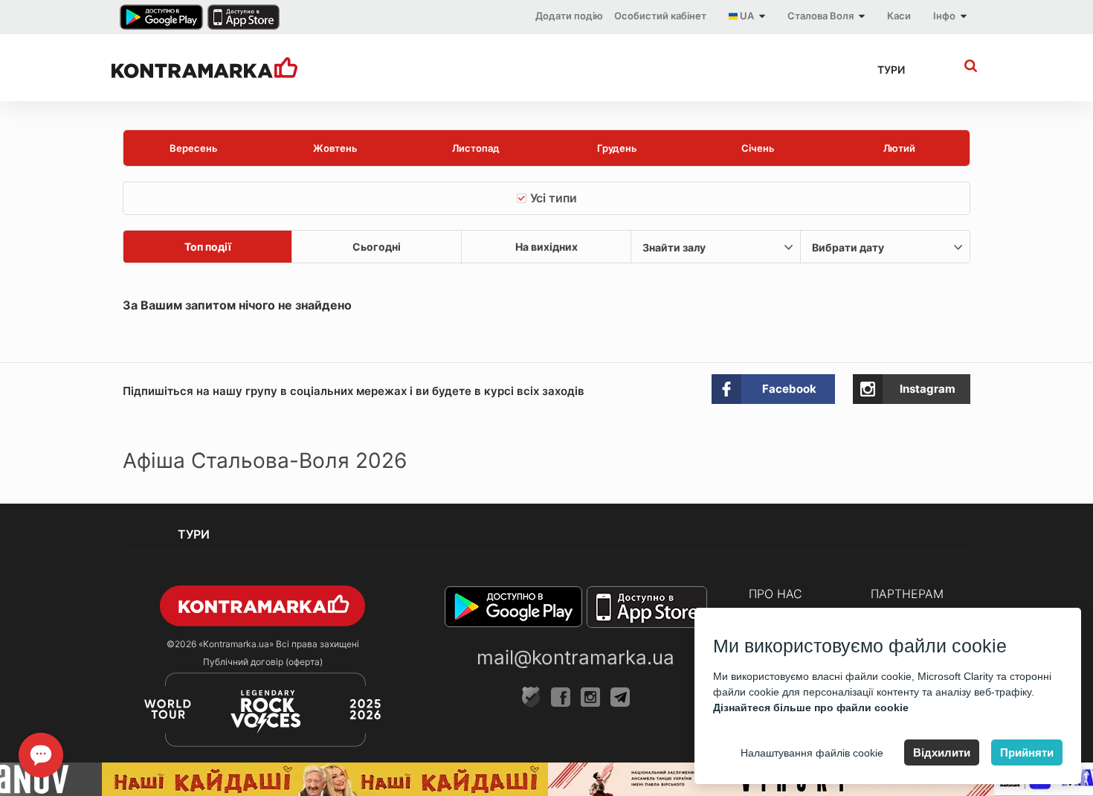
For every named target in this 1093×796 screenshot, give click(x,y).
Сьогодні (376, 246)
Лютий (899, 148)
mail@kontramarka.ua (575, 657)
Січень (758, 148)
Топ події (207, 246)
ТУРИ (891, 69)
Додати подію (569, 16)
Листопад (476, 148)
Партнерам (907, 593)
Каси (899, 16)
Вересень (194, 148)
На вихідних (546, 246)
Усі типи (553, 197)
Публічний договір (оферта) (263, 661)
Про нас (775, 593)
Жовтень (335, 148)
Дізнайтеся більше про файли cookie (811, 707)
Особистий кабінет (660, 16)
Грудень (617, 148)
